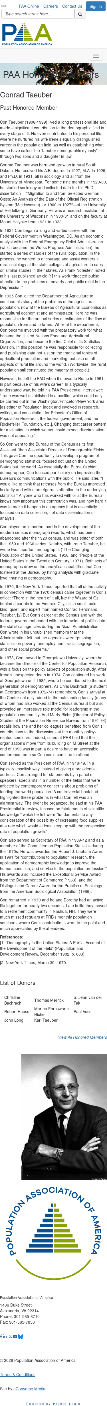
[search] (80, 14)
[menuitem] (30, 5)
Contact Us (72, 6)
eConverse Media (29, 1388)
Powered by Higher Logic (53, 1403)
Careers (50, 6)
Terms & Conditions (17, 1374)
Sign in (96, 6)
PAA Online (29, 6)
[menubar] (52, 5)
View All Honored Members (82, 1037)
